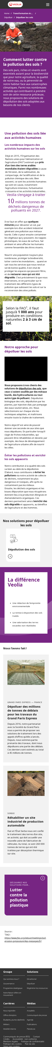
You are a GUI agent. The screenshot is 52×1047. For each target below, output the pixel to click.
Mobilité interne (9, 1029)
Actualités (31, 1010)
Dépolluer (8, 17)
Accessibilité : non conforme (25, 1039)
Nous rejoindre (9, 1010)
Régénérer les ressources (37, 988)
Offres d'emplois (9, 1015)
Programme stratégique (12, 988)
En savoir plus (26, 895)
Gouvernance (8, 983)
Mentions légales (10, 1041)
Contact (36, 1036)
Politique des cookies (12, 1044)
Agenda (30, 1020)
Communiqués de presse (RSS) (16, 1036)
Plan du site (30, 1044)
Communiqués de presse (37, 1015)
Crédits (6, 1039)
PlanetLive (31, 1029)
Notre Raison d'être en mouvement (12, 993)
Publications (32, 1024)
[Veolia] (15, 4)
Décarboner (32, 979)
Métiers (6, 1024)
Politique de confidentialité (32, 1041)
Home (6, 13)
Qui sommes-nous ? (11, 979)
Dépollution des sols (21, 549)
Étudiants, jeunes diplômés (14, 1020)
